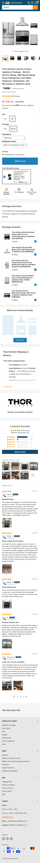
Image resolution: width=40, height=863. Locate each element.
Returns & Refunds (8, 785)
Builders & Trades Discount (11, 758)
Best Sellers (6, 728)
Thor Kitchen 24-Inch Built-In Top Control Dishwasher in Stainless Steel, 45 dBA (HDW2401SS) (23, 279)
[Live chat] (32, 2)
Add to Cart (20, 161)
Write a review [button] (20, 452)
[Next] (37, 31)
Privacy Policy (7, 791)
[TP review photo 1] (7, 644)
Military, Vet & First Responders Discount (16, 761)
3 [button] (20, 696)
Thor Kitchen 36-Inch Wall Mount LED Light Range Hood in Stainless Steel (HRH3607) (23, 249)
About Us (5, 755)
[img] (6, 491)
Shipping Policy (7, 782)
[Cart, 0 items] (36, 2)
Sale (3, 731)
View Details (24, 182)
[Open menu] (3, 2)
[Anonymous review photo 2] (18, 685)
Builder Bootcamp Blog (9, 771)
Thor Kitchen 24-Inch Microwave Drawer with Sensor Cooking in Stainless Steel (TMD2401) (24, 294)
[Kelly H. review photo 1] (7, 523)
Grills (4, 744)
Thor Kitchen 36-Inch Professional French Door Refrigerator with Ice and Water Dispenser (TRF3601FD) (24, 264)
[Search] (35, 7)
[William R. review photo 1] (7, 604)
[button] (7, 96)
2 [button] (17, 696)
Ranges (4, 735)
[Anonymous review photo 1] (7, 685)
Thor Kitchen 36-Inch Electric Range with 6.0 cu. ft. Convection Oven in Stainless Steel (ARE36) (23, 235)
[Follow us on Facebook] (3, 838)
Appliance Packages (9, 725)
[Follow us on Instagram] (7, 838)
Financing (5, 764)
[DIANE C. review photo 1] (7, 569)
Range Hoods (6, 738)
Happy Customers (8, 768)
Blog (3, 794)
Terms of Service (7, 788)
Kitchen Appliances (8, 741)
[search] (17, 7)
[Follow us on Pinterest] (11, 838)
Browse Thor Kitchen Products (20, 412)
